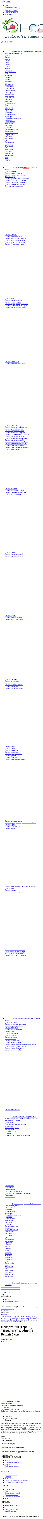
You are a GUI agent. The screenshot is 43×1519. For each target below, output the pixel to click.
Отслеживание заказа (8, 1307)
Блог (6, 5)
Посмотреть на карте (12, 1513)
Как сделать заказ (11, 7)
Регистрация (9, 1309)
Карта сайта (9, 1478)
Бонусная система (11, 12)
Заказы (7, 1299)
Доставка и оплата (11, 11)
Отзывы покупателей (12, 9)
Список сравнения (11, 1468)
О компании (9, 1489)
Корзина (4, 1314)
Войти (3, 1309)
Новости (8, 1477)
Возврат (8, 1498)
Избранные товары (12, 1301)
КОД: (3, 1341)
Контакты (8, 14)
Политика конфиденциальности (16, 1480)
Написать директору (12, 1497)
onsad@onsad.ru (10, 1511)
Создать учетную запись (13, 1462)
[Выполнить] (37, 1307)
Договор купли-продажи (14, 1482)
